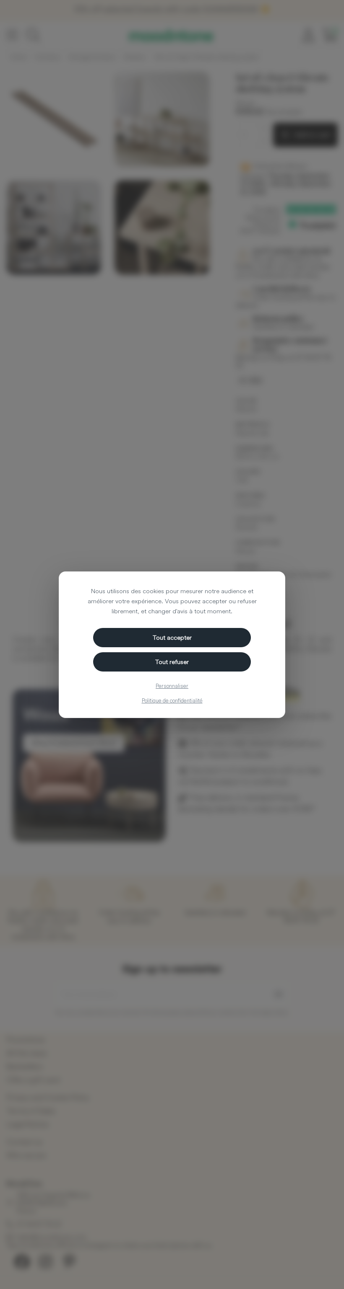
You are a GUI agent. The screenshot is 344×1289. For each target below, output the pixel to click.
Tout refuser (172, 662)
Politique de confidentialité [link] (172, 700)
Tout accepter (172, 637)
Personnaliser (172, 685)
